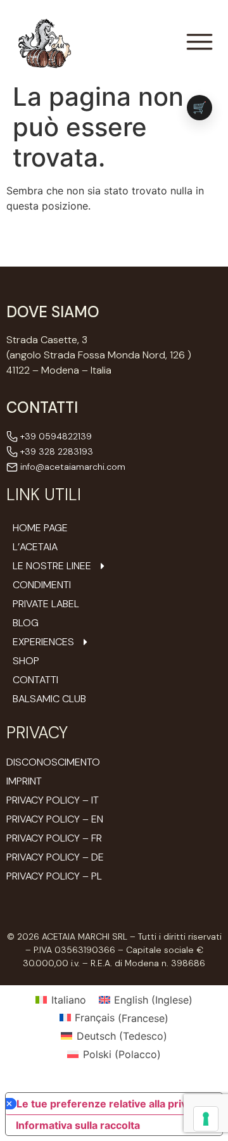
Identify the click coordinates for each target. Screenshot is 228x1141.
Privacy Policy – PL (54, 876)
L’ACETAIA (35, 547)
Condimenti (42, 585)
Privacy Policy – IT (52, 800)
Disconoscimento (53, 762)
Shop (26, 661)
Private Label (46, 604)
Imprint (24, 781)
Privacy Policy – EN (54, 819)
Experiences (43, 642)
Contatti (35, 680)
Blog (26, 623)
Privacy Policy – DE (55, 857)
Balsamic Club (49, 699)
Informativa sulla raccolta (78, 1125)
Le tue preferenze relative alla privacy (110, 1103)
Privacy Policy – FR (54, 838)
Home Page (40, 528)
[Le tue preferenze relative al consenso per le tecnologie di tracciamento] (206, 1119)
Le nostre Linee (52, 566)
